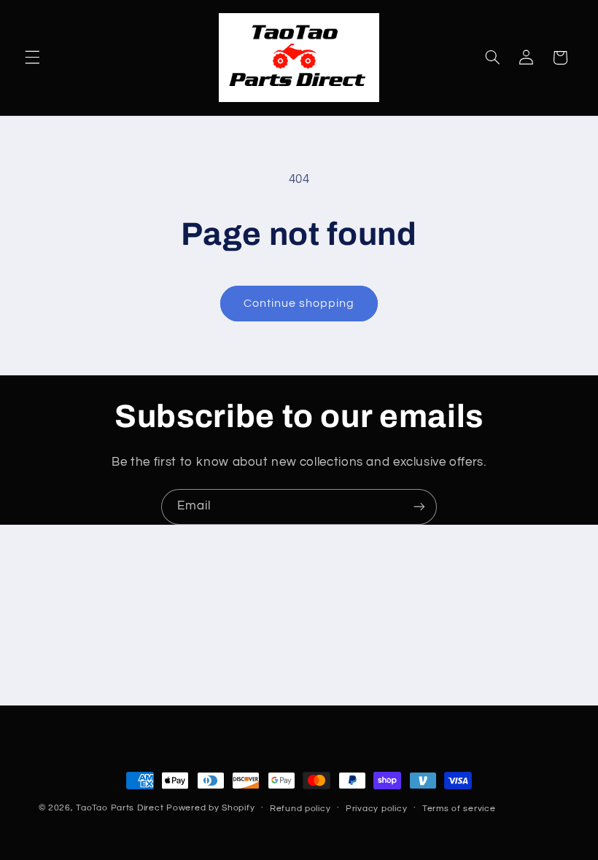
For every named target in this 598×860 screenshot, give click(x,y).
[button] (32, 57)
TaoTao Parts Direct (119, 808)
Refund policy (300, 809)
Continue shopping (299, 303)
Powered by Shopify (210, 808)
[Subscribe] (419, 507)
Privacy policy (376, 809)
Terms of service (459, 809)
